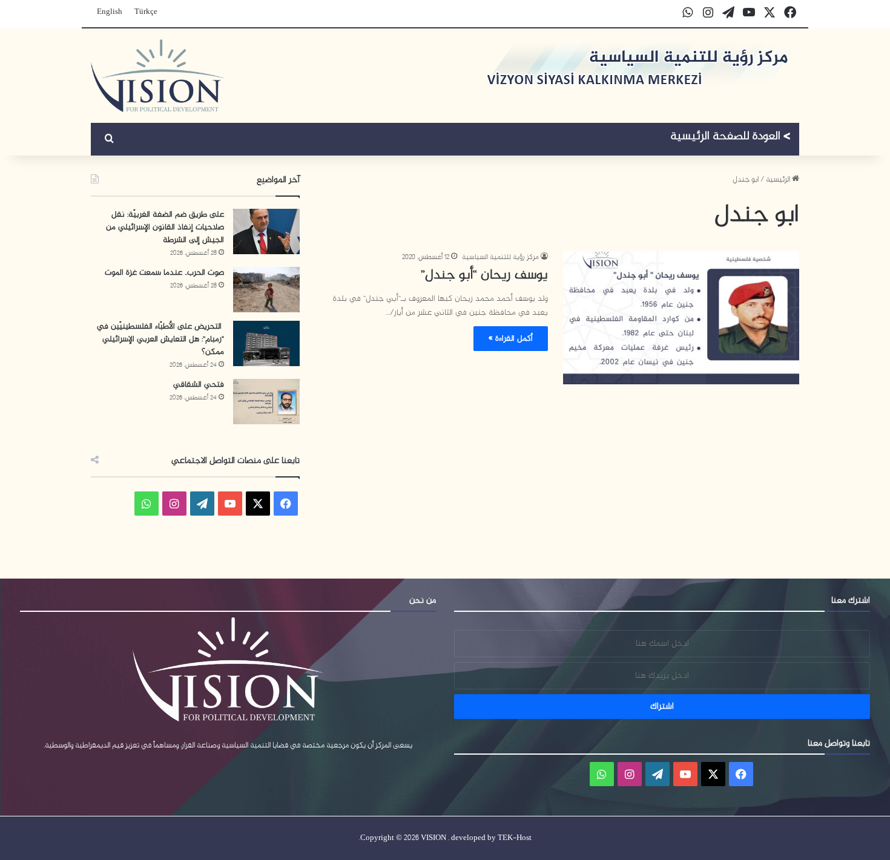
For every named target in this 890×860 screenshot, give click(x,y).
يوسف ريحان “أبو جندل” (484, 275)
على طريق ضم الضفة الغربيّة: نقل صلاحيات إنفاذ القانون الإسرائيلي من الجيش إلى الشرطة (165, 227)
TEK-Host (515, 838)
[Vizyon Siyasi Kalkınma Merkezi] (158, 75)
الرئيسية (779, 179)
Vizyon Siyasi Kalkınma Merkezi (730, 138)
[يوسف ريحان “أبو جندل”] (681, 317)
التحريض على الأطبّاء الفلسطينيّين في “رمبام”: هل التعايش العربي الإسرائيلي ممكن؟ (160, 339)
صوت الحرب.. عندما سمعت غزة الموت (164, 273)
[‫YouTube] (230, 503)
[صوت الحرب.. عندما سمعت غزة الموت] (266, 289)
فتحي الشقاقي (198, 385)
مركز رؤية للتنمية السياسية (500, 257)
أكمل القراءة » (511, 339)
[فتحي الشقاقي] (266, 401)
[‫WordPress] (202, 503)
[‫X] (258, 503)
